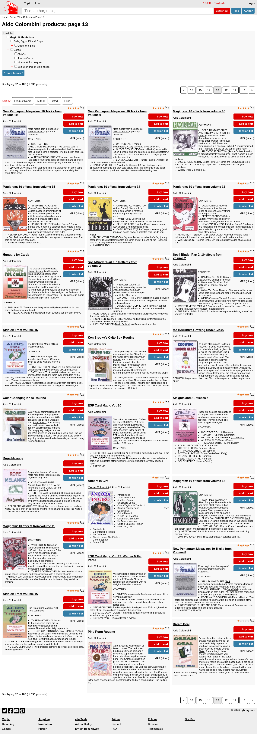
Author (248, 10)
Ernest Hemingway (87, 728)
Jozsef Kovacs (35, 271)
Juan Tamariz (39, 422)
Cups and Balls (26, 45)
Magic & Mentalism (22, 37)
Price (67, 100)
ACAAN (21, 53)
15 (200, 90)
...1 (244, 90)
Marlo (212, 448)
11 (234, 90)
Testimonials (155, 728)
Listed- (55, 100)
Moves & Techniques (29, 62)
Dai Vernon (208, 450)
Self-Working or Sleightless (33, 66)
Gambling (8, 724)
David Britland (117, 313)
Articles (116, 719)
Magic (6, 719)
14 (208, 90)
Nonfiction (45, 724)
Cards (17, 49)
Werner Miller (128, 438)
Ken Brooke (43, 420)
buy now (77, 116)
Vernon (203, 448)
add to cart (76, 123)
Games (6, 728)
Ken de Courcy (228, 526)
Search (221, 10)
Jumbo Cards (25, 58)
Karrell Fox (34, 485)
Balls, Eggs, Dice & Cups (28, 41)
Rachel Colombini (98, 487)
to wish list (76, 130)
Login (251, 3)
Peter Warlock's (36, 131)
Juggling (44, 719)
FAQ (114, 728)
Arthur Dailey (83, 724)
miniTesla (81, 719)
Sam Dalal (232, 589)
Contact (116, 724)
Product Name (22, 100)
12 (226, 90)
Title (236, 10)
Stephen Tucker (218, 298)
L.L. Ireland (237, 437)
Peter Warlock (39, 167)
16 (191, 90)
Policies (152, 719)
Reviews (153, 724)
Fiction (42, 728)
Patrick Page (225, 440)
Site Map (190, 719)
